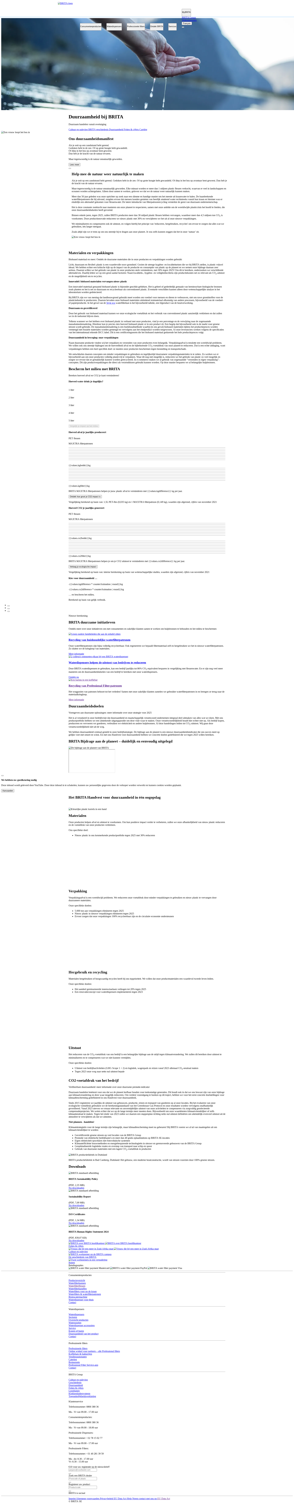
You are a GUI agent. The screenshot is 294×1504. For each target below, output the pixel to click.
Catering (73, 1359)
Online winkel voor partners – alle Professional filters (94, 1351)
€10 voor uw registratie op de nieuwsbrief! (89, 1467)
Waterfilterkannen (77, 1283)
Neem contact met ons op (144, 1498)
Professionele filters (136, 26)
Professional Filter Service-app (83, 1365)
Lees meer (74, 164)
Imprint (72, 1498)
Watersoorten (75, 1322)
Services (172, 26)
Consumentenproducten (90, 26)
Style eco (110, 303)
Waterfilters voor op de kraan (83, 1291)
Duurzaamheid (116, 129)
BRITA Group (189, 17)
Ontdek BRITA (156, 26)
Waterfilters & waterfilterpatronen (85, 1294)
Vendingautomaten (78, 1356)
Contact (72, 1302)
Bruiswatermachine (78, 1297)
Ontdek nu (74, 677)
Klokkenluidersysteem (79, 1393)
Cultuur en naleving (78, 129)
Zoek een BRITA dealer (80, 1475)
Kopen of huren (76, 1331)
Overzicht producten (78, 1320)
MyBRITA (186, 12)
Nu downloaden (76, 1188)
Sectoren (73, 1317)
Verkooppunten (189, 20)
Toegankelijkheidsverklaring (82, 1396)
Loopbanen (74, 1390)
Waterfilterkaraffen (78, 1288)
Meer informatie (76, 653)
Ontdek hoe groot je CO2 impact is (85, 496)
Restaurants (74, 1362)
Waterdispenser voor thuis (81, 1299)
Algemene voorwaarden (88, 1498)
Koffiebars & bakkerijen (80, 1354)
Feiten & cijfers (131, 129)
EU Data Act (120, 1498)
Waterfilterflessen (77, 1286)
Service (72, 1328)
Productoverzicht (77, 1280)
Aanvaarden (7, 791)
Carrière (143, 129)
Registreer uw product (79, 1484)
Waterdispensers (114, 26)
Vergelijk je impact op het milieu (84, 426)
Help (129, 1498)
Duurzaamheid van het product (83, 1333)
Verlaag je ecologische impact (83, 567)
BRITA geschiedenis (98, 129)
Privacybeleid (107, 1498)
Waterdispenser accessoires (82, 1325)
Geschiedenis (75, 1382)
